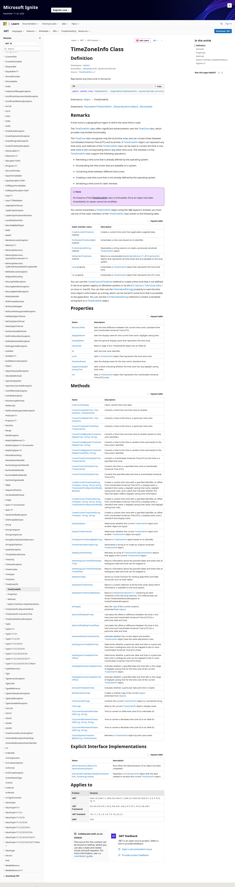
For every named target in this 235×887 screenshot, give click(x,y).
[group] (117, 91)
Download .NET (223, 31)
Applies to (200, 63)
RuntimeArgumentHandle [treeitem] (17, 465)
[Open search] (221, 23)
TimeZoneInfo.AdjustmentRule (138, 552)
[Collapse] (40, 38)
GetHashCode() (78, 576)
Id (73, 351)
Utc (73, 275)
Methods (200, 56)
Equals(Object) (78, 523)
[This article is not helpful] (222, 72)
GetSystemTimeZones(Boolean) (86, 592)
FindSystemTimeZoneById (83, 240)
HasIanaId (76, 345)
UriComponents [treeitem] (12, 758)
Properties (200, 52)
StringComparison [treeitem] (13, 534)
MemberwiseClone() (81, 693)
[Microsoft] (5, 24)
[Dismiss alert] (229, 5)
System (86, 65)
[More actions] (162, 40)
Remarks (200, 49)
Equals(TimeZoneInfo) (82, 531)
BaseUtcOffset (78, 327)
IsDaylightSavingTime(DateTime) (87, 666)
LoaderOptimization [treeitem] (14, 210)
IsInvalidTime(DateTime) (83, 687)
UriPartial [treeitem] (9, 792)
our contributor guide (87, 855)
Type (115, 606)
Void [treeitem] (7, 860)
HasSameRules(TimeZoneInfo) (85, 636)
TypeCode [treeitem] (9, 683)
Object (87, 99)
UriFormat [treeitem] (10, 768)
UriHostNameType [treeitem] (13, 777)
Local (74, 267)
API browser (92, 40)
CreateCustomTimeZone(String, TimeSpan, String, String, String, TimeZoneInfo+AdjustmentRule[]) (87, 502)
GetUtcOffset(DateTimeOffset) (85, 625)
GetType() (76, 606)
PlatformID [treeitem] (10, 405)
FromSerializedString (81, 248)
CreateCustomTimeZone (83, 232)
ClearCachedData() (80, 405)
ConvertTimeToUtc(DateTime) (85, 474)
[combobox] (21, 43)
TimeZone (144, 128)
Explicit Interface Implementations (212, 59)
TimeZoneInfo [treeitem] (14, 589)
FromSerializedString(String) (85, 544)
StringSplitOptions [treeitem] (13, 544)
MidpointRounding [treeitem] (14, 276)
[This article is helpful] (218, 72)
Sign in (228, 23)
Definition (200, 45)
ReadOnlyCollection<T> (133, 256)
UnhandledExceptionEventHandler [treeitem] (21, 743)
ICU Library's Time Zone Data (146, 285)
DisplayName (78, 340)
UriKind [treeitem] (8, 782)
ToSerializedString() (123, 289)
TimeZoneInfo (103, 106)
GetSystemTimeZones (82, 256)
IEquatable (89, 106)
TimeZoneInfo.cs (86, 72)
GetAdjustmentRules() (82, 552)
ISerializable (146, 106)
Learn (73, 40)
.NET (82, 40)
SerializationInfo (131, 773)
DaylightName (78, 335)
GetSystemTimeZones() (82, 584)
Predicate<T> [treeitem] (11, 415)
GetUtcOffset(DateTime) (82, 614)
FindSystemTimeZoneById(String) (87, 539)
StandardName (79, 361)
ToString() (76, 706)
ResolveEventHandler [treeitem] (15, 460)
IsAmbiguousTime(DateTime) (85, 644)
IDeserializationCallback (126, 106)
